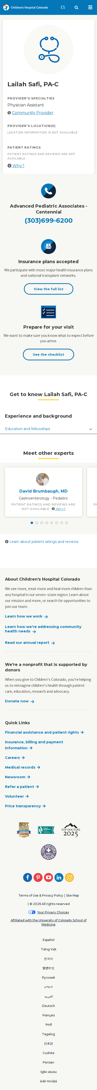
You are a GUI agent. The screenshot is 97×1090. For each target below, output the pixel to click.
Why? (17, 165)
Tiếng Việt (48, 949)
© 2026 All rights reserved (50, 904)
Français (49, 1015)
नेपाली (48, 1025)
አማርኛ (48, 987)
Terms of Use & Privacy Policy (40, 895)
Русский (48, 977)
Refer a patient (19, 786)
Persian (48, 1062)
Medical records (20, 767)
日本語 (48, 1043)
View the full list (48, 289)
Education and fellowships (27, 429)
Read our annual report (27, 643)
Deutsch (48, 1006)
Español (48, 940)
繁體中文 (48, 968)
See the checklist (48, 354)
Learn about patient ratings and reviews (43, 541)
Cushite (48, 1053)
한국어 (48, 959)
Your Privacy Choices (53, 912)
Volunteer (14, 796)
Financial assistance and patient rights (42, 732)
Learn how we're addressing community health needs (43, 629)
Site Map (72, 895)
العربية (49, 996)
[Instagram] (69, 877)
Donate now (17, 701)
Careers (12, 757)
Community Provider (32, 112)
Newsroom (15, 777)
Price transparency (23, 806)
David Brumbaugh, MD (43, 491)
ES (65, 7)
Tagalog (48, 1034)
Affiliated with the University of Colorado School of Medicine (49, 922)
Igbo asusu (49, 1072)
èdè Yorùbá (48, 1081)
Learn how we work (23, 616)
